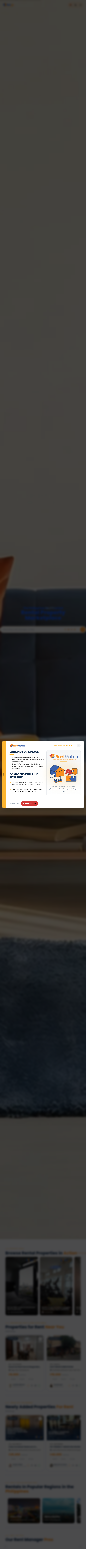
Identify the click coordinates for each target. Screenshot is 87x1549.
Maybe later (14, 803)
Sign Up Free (28, 803)
